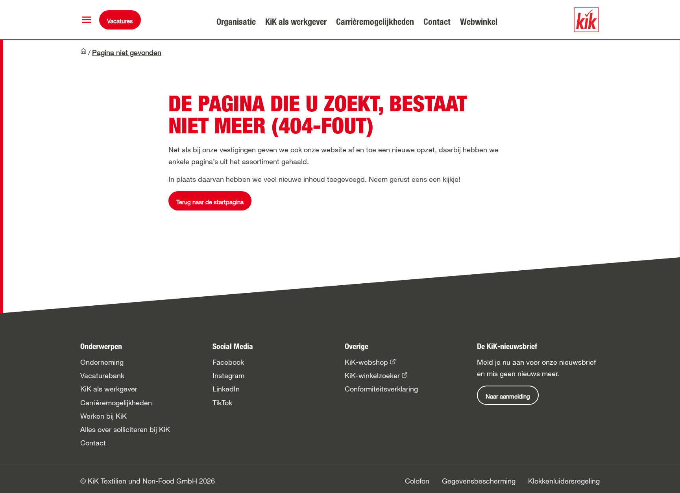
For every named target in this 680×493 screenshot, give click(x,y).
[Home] (83, 53)
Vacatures (120, 20)
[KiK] (586, 19)
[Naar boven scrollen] (666, 479)
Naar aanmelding (508, 396)
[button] (86, 19)
